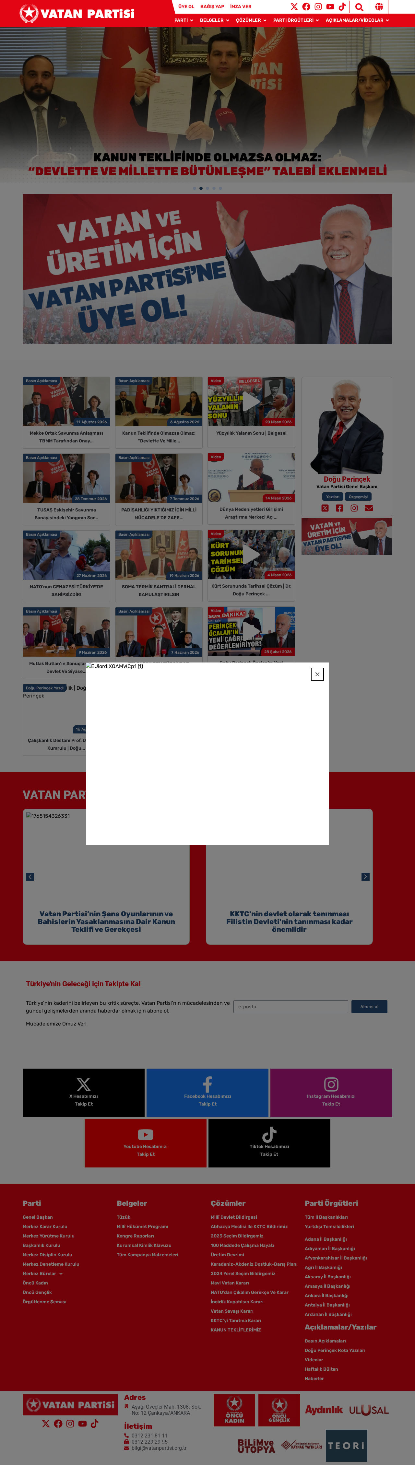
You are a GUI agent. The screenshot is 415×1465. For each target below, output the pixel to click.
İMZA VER (241, 6)
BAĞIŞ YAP (212, 6)
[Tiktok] (342, 7)
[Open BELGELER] (227, 20)
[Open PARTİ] (191, 20)
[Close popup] (317, 674)
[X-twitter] (294, 7)
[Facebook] (306, 7)
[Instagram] (318, 7)
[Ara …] (356, 7)
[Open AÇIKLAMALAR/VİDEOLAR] (387, 20)
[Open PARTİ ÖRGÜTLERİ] (317, 20)
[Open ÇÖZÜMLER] (265, 20)
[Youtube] (330, 7)
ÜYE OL (186, 6)
